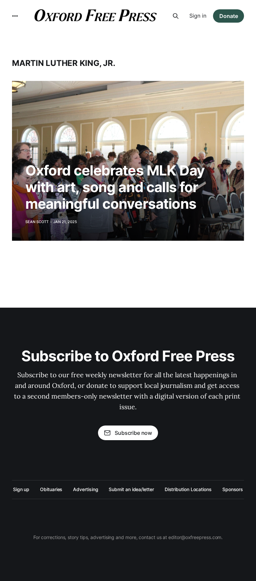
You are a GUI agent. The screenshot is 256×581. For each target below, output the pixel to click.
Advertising (85, 489)
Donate (228, 16)
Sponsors (232, 489)
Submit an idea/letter (131, 489)
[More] (15, 16)
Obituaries (51, 489)
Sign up (21, 489)
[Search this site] (176, 16)
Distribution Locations (188, 489)
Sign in (197, 15)
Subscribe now (133, 433)
